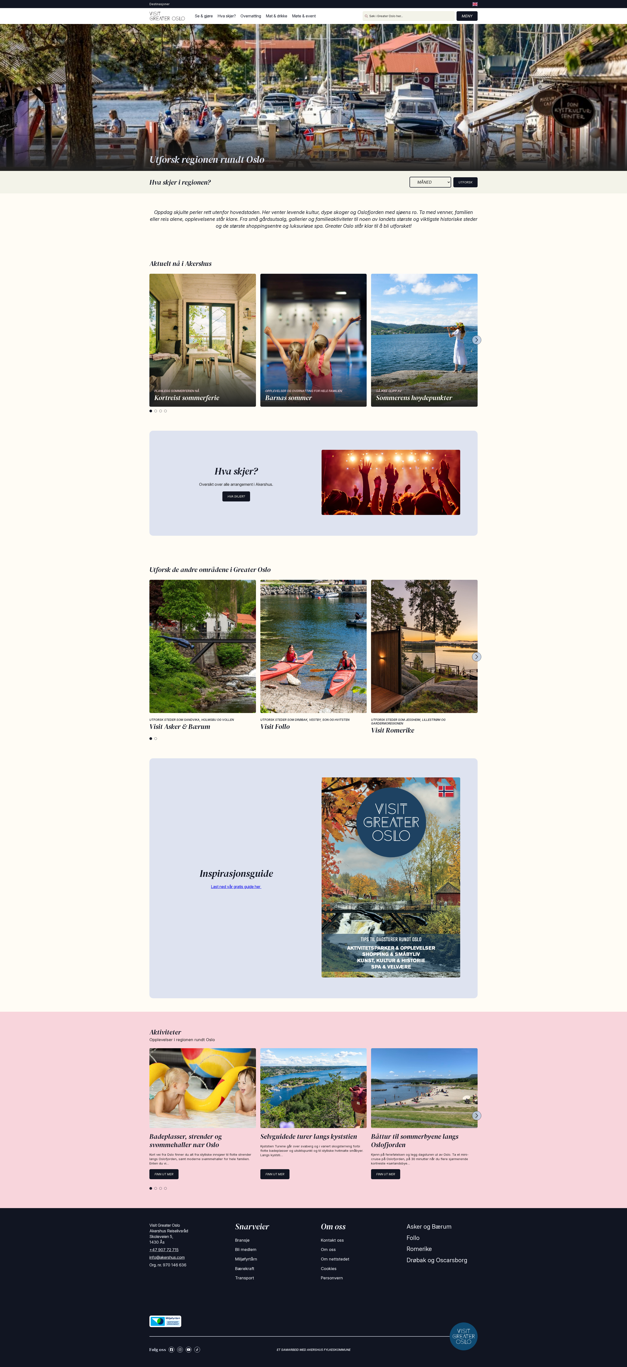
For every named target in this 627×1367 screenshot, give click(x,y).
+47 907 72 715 (164, 1249)
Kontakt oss (332, 1240)
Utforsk (465, 182)
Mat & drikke (276, 15)
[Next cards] (476, 340)
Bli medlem (245, 1249)
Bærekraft (244, 1268)
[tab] (150, 411)
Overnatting (251, 15)
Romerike (419, 1248)
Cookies (329, 1268)
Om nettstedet (335, 1259)
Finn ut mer (164, 1174)
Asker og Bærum (429, 1226)
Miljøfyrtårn (246, 1259)
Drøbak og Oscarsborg (437, 1260)
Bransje (242, 1240)
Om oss (328, 1249)
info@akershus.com (167, 1257)
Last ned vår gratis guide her (236, 886)
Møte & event (304, 15)
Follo (413, 1237)
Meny (467, 16)
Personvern (332, 1277)
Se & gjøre (204, 15)
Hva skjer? (226, 15)
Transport (244, 1277)
